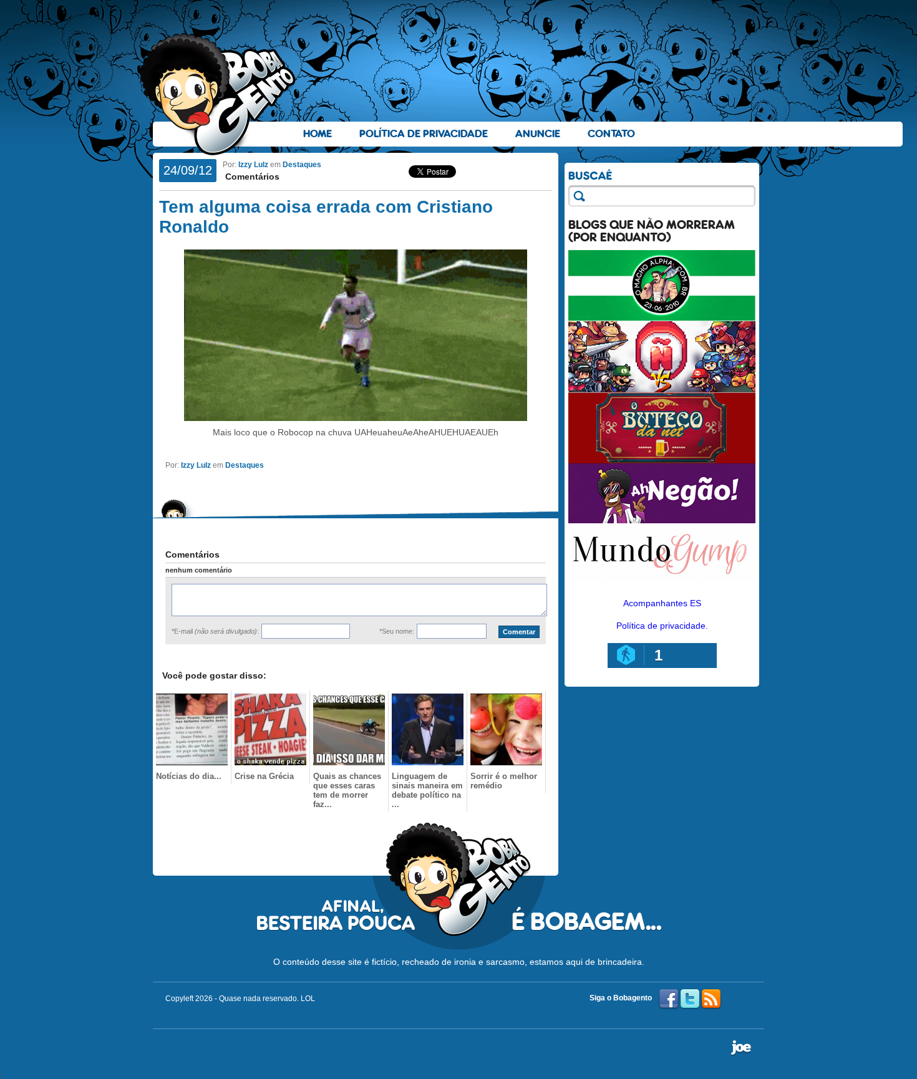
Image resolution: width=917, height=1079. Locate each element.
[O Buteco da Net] (661, 460)
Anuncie (537, 133)
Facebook (668, 999)
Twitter (690, 999)
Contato (611, 133)
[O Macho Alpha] (661, 318)
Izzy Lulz (253, 164)
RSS (711, 999)
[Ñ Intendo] (661, 389)
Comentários (251, 176)
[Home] (218, 94)
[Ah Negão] (661, 520)
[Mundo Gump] (661, 583)
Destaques (302, 164)
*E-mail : (215, 631)
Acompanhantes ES (662, 603)
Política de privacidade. (662, 626)
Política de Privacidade (423, 133)
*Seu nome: (396, 631)
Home (317, 133)
